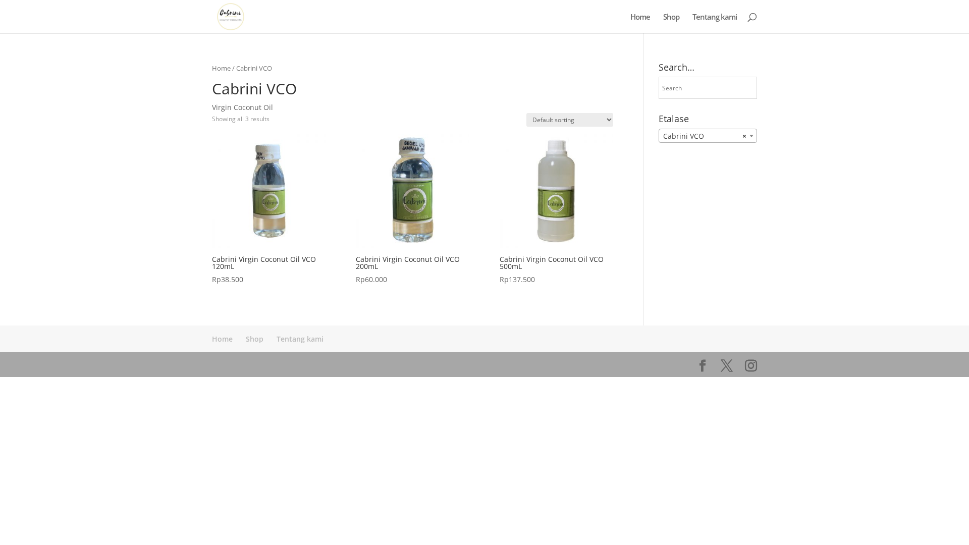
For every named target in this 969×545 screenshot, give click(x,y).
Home (640, 17)
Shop (671, 17)
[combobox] (708, 136)
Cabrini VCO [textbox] (704, 136)
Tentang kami (714, 17)
